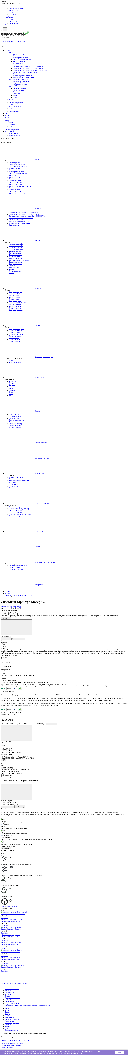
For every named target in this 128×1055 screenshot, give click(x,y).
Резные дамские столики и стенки (20, 479)
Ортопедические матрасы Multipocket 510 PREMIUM (31, 70)
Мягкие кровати (18, 63)
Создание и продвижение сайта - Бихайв (15, 1040)
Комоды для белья (15, 304)
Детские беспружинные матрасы (24, 77)
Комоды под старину (16, 310)
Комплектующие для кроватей (19, 79)
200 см (10, 767)
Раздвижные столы (15, 422)
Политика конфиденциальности (12, 1043)
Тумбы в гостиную (15, 330)
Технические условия (16, 9)
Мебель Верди (14, 112)
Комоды (11, 99)
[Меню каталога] (1, 30)
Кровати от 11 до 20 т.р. (17, 193)
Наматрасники (14, 225)
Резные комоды (14, 482)
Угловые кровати (14, 190)
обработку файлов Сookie (49, 1051)
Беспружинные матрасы (21, 74)
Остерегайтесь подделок (9, 906)
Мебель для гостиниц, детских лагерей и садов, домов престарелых (28, 1005)
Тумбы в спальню (15, 332)
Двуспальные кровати (16, 170)
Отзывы (11, 19)
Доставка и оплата (15, 10)
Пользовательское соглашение (11, 1045)
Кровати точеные (15, 179)
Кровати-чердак (14, 175)
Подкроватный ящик (20, 85)
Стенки (15, 97)
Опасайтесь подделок (12, 1003)
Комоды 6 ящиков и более (17, 302)
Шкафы (11, 86)
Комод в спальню (15, 306)
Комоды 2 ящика (14, 295)
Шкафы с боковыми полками (19, 260)
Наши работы (13, 23)
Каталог (7, 50)
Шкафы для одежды (15, 258)
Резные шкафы (14, 488)
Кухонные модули (15, 106)
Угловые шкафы (18, 90)
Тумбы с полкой (14, 339)
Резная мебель (9, 131)
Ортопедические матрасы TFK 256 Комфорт (28, 67)
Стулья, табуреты (14, 110)
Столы (11, 108)
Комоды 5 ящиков (15, 301)
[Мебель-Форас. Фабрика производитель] (64, 34)
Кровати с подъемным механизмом (21, 186)
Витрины (12, 385)
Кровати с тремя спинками (22, 59)
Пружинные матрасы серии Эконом (25, 72)
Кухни (11, 104)
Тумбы (11, 101)
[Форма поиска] (5, 29)
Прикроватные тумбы (16, 329)
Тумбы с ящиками (15, 341)
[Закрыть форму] (16, 627)
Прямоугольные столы (16, 420)
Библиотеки (13, 381)
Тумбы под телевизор (16, 334)
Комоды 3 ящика (14, 297)
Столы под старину (15, 424)
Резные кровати (14, 484)
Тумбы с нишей (14, 338)
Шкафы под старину (16, 516)
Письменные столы (11, 128)
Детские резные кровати (17, 477)
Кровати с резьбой (19, 54)
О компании (9, 18)
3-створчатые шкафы (16, 247)
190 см (4, 767)
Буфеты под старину (16, 271)
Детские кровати (18, 56)
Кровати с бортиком (16, 182)
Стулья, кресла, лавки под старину (20, 514)
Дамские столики (15, 427)
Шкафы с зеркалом (15, 262)
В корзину (5, 618)
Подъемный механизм (20, 83)
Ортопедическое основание (22, 81)
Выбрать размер (51, 724)
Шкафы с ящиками (15, 264)
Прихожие (16, 94)
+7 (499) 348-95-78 (7, 41)
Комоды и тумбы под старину (19, 509)
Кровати (12, 52)
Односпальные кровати (17, 164)
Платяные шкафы (15, 253)
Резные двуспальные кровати (19, 481)
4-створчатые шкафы (16, 249)
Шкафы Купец (14, 267)
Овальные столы (14, 418)
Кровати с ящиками (15, 184)
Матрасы (12, 65)
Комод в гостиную (15, 308)
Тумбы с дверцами (15, 336)
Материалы (9, 16)
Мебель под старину (16, 135)
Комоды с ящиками (15, 293)
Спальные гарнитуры (16, 103)
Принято (119, 1052)
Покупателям (9, 7)
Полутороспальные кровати (18, 166)
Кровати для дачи (15, 191)
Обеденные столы (15, 416)
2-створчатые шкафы (16, 246)
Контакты (8, 25)
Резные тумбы (13, 486)
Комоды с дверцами (15, 292)
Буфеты (15, 95)
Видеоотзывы (13, 21)
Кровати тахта (14, 188)
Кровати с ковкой (19, 61)
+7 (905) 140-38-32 (20, 41)
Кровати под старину (16, 510)
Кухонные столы (14, 414)
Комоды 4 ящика (14, 299)
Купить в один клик (18, 639)
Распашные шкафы (19, 88)
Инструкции (13, 12)
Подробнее (4, 918)
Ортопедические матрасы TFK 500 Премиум (28, 68)
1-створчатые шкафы (16, 244)
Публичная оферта (7, 1047)
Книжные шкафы (19, 92)
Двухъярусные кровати (20, 58)
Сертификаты (13, 14)
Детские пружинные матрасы (23, 76)
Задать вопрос (6, 848)
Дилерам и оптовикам (12, 998)
